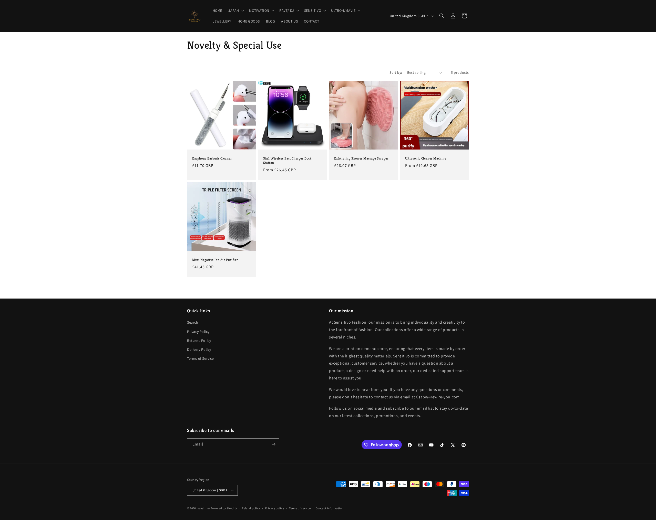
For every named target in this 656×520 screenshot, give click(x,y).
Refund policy (251, 508)
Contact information (329, 508)
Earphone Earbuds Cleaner (212, 158)
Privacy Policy (198, 331)
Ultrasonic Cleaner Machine (425, 158)
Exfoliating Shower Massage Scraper (361, 158)
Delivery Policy (199, 349)
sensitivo (204, 508)
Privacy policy (274, 508)
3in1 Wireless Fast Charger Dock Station (287, 160)
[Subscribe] (273, 444)
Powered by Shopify (224, 508)
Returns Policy (199, 340)
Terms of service (300, 508)
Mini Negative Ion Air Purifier (215, 260)
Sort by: (395, 72)
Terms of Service (200, 358)
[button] (235, 10)
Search (192, 322)
